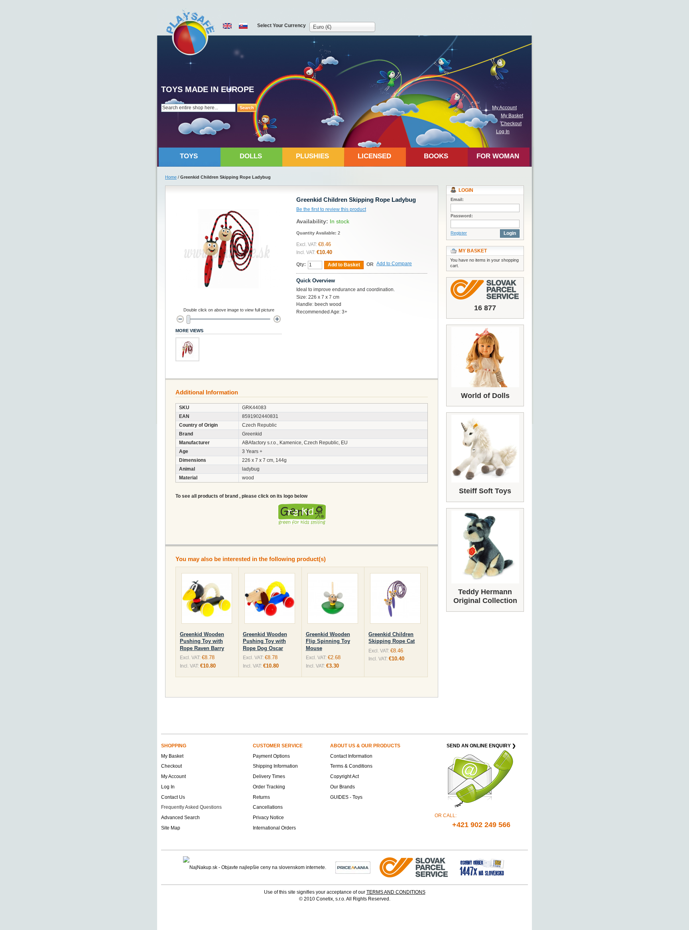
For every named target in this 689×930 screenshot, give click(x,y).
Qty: (301, 264)
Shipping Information (275, 766)
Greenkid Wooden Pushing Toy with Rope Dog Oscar (265, 641)
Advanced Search (180, 817)
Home (171, 177)
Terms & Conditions (351, 766)
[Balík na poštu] (482, 867)
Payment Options (271, 756)
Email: (457, 199)
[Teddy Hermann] (485, 546)
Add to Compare (394, 263)
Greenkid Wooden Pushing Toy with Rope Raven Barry (202, 641)
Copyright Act (344, 776)
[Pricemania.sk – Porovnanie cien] (352, 867)
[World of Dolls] (485, 357)
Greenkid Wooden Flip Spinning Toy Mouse (328, 641)
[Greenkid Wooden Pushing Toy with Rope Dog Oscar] (270, 600)
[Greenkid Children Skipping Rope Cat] (395, 600)
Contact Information (351, 756)
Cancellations (268, 807)
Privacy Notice (268, 817)
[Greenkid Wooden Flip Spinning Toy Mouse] (333, 600)
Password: (462, 215)
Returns (261, 797)
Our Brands (342, 787)
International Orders (274, 828)
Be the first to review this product (331, 209)
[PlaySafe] (191, 32)
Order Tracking (269, 787)
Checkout (511, 123)
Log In (503, 131)
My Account (504, 107)
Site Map (170, 828)
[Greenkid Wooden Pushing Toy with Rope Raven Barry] (207, 600)
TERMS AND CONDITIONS (395, 892)
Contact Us (173, 797)
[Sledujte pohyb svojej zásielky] (485, 289)
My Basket (512, 115)
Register (459, 233)
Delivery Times (269, 776)
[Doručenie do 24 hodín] (414, 867)
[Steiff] (485, 449)
